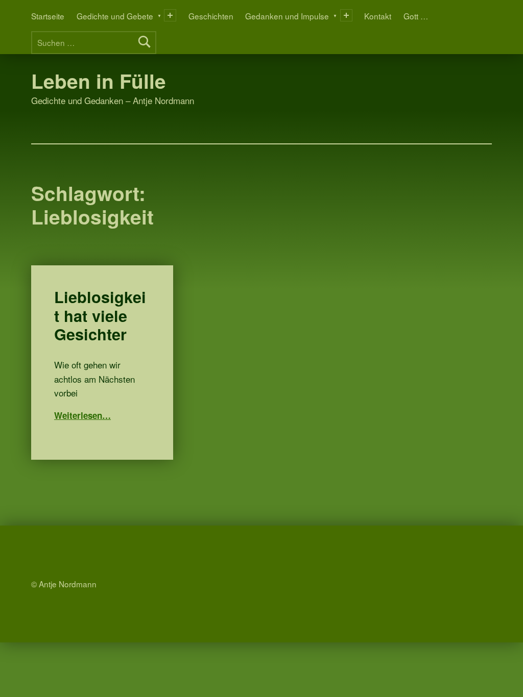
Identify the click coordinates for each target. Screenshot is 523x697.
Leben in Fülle (98, 80)
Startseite (47, 15)
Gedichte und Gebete (115, 15)
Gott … (415, 15)
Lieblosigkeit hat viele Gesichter (100, 315)
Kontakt (377, 15)
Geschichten (210, 15)
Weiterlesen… (82, 415)
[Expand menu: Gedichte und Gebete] (170, 15)
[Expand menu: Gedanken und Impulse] (346, 15)
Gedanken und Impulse (287, 15)
